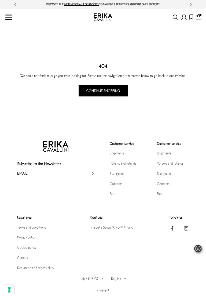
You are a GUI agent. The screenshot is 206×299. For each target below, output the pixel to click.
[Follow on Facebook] (172, 228)
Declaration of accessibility (35, 268)
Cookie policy (26, 247)
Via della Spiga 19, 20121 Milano (111, 227)
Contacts (116, 184)
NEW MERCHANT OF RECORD (81, 4)
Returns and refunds (123, 163)
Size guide (117, 173)
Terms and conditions (31, 227)
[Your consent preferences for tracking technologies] (9, 289)
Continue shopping (103, 91)
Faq (112, 194)
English (116, 278)
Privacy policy (26, 237)
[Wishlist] (191, 17)
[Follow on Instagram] (186, 228)
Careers (22, 257)
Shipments (117, 153)
